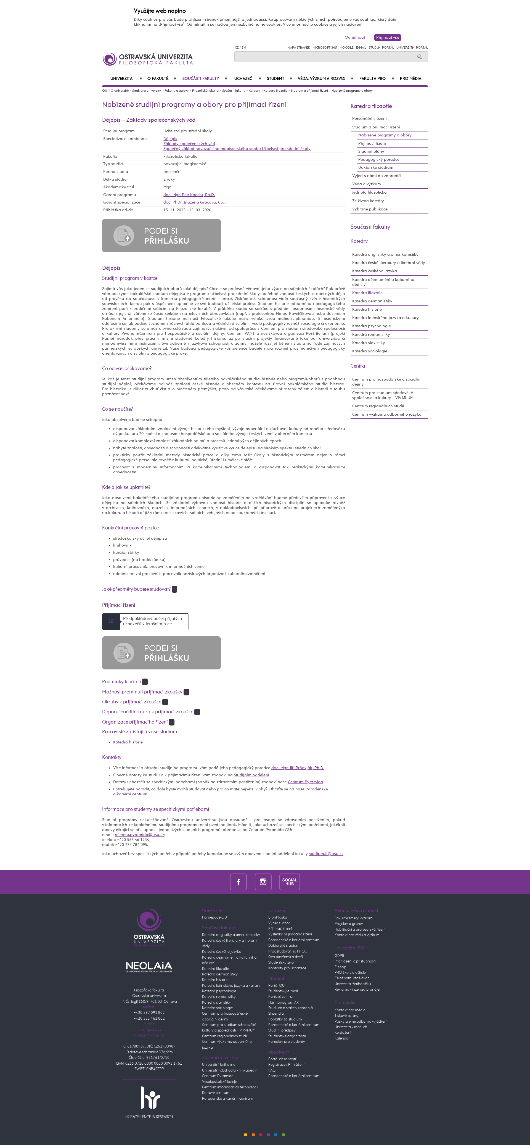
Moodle (347, 47)
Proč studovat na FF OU (287, 951)
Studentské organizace (287, 1036)
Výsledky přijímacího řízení (290, 934)
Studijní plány (371, 151)
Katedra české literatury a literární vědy (388, 263)
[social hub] (289, 882)
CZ (237, 47)
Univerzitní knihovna (218, 1065)
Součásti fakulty (204, 79)
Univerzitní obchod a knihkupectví (229, 1070)
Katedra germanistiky (372, 301)
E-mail (361, 47)
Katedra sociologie (369, 351)
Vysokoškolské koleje (219, 1082)
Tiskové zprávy (347, 1016)
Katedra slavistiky (368, 343)
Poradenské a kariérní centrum (227, 1099)
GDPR (339, 956)
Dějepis (170, 139)
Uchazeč (247, 79)
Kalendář (342, 1038)
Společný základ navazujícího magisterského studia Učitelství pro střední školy (237, 149)
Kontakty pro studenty (286, 1042)
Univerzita (126, 79)
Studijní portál (381, 47)
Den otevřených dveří (285, 957)
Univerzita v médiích (351, 1027)
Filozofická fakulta (205, 91)
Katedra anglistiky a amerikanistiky (385, 254)
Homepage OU (214, 917)
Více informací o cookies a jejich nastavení (322, 24)
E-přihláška (277, 917)
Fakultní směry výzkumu (355, 918)
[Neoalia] (149, 967)
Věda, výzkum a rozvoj (326, 79)
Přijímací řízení (372, 143)
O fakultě (161, 79)
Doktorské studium (375, 167)
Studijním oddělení (251, 775)
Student (279, 79)
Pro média (410, 79)
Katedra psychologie (371, 326)
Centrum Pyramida (305, 782)
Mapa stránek (298, 47)
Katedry (254, 91)
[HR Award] (149, 1102)
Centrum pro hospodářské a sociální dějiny (386, 381)
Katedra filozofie (275, 91)
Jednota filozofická (369, 192)
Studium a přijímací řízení (309, 91)
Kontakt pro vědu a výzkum (357, 935)
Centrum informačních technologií (230, 1087)
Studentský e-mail (283, 991)
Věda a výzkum (366, 184)
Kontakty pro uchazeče (287, 968)
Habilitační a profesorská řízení (360, 930)
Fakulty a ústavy (177, 91)
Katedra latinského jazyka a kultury (385, 318)
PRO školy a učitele (350, 973)
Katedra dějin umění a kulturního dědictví (383, 282)
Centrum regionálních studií (378, 406)
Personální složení (369, 119)
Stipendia (276, 1013)
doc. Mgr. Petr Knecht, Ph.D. (189, 195)
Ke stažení (343, 1033)
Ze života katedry (368, 201)
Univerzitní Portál (412, 47)
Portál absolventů (282, 1059)
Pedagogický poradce (378, 159)
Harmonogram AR (283, 1002)
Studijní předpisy (282, 1030)
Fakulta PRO (376, 79)
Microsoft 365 (324, 47)
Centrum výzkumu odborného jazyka (387, 414)
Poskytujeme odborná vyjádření (361, 1021)
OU (104, 91)
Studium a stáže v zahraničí (290, 1008)
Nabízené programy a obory (352, 91)
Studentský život (281, 962)
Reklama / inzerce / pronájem (359, 989)
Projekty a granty (349, 924)
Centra (358, 366)
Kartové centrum (215, 1093)
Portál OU (276, 986)
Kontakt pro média (350, 1010)
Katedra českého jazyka (374, 271)
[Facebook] (238, 882)
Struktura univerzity (146, 91)
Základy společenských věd (189, 144)
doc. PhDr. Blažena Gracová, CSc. (194, 202)
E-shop (340, 967)
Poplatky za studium (285, 1019)
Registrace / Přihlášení (286, 1065)
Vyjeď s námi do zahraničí (376, 176)
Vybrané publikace (370, 209)
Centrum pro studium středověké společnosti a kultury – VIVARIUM (383, 395)
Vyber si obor (279, 923)
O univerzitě (120, 91)
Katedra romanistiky (371, 335)
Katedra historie (128, 742)
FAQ (271, 1070)
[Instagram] (263, 882)
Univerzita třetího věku (353, 984)
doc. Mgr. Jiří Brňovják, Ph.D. (297, 768)
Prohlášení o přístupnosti (355, 961)
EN (244, 47)
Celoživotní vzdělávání (352, 978)
